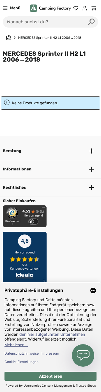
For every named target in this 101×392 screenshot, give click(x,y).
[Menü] (43, 208)
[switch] (33, 221)
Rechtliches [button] (14, 187)
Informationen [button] (17, 169)
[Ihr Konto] (84, 8)
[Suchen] (91, 22)
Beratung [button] (12, 150)
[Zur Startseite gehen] (50, 8)
